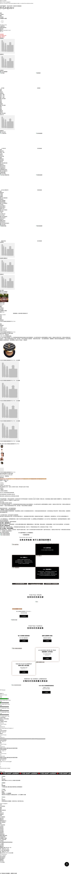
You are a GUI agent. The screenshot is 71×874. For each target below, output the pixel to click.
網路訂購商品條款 (3, 835)
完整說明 (25, 340)
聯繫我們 (2, 832)
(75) (3, 334)
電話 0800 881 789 (3, 852)
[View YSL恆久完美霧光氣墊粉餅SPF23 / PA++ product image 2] (2, 450)
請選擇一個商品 (3, 480)
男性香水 (2, 827)
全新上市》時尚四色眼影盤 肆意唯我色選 (7, 492)
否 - (4, 732)
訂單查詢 (2, 840)
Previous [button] (11, 608)
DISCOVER (2, 304)
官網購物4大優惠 (3, 18)
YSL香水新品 (2, 824)
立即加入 (2, 488)
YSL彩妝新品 (2, 806)
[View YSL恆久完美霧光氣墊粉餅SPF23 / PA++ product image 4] (2, 459)
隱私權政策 (2, 858)
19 (0, 766)
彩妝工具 (2, 812)
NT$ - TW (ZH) (3, 855)
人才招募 (2, 843)
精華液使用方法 (3, 820)
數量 (6, 481)
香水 (1, 823)
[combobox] (6, 313)
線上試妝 (9, 443)
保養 (1, 815)
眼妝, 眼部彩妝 (3, 810)
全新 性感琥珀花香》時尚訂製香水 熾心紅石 (7, 494)
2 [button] (35, 497)
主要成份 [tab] (10, 503)
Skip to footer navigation (5, 2)
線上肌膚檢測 (2, 822)
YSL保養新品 (2, 816)
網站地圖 (2, 860)
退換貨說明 (2, 834)
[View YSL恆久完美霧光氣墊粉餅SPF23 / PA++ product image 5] (2, 463)
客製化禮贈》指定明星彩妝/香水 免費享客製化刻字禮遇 (9, 495)
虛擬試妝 (2, 814)
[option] (35, 493)
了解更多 (2, 489)
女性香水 (2, 826)
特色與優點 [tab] (2, 503)
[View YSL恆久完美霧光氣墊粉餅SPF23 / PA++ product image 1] (2, 446)
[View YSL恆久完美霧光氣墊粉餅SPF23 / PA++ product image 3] (2, 455)
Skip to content (3, 0)
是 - (1, 732)
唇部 (1, 807)
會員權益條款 (2, 836)
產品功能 (2, 818)
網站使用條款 (2, 856)
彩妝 (1, 804)
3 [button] (37, 497)
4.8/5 (1, 334)
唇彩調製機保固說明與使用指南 (6, 842)
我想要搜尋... (15, 313)
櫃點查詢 (2, 846)
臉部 (1, 808)
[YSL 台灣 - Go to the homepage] (35, 9)
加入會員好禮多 (3, 839)
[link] (35, 21)
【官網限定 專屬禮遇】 (4, 490)
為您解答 (2, 17)
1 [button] (33, 497)
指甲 (1, 811)
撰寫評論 (7, 334)
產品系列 (2, 819)
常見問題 (2, 831)
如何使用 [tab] (6, 503)
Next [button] (36, 608)
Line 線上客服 (2, 850)
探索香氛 (2, 828)
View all (5, 768)
